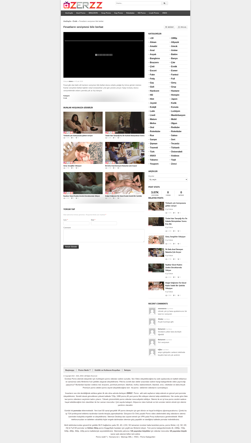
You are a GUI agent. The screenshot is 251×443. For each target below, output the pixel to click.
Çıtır (173, 62)
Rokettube (130, 13)
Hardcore (153, 91)
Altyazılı (174, 42)
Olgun (174, 123)
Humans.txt (113, 437)
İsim (65, 220)
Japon (174, 99)
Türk (152, 152)
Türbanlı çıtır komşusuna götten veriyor (78, 136)
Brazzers (153, 62)
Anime (174, 50)
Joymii (153, 103)
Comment (67, 228)
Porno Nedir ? (84, 370)
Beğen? (171, 27)
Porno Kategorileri (147, 437)
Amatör (153, 46)
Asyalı (153, 54)
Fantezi (174, 75)
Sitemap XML (126, 437)
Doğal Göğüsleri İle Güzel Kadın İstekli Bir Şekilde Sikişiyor (175, 285)
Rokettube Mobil (174, 133)
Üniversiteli (174, 152)
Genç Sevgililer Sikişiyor (72, 166)
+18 (151, 38)
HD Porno (142, 13)
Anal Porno (80, 13)
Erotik (75, 21)
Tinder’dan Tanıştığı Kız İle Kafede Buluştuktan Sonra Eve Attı (176, 221)
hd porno (135, 388)
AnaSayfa (69, 13)
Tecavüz (174, 143)
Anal (152, 50)
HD (151, 95)
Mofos (153, 123)
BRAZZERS (93, 13)
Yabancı (153, 160)
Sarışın (153, 139)
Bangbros (153, 58)
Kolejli (153, 107)
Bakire (174, 54)
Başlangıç (69, 370)
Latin (152, 111)
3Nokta (160, 319)
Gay (152, 83)
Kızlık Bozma (174, 104)
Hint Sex (152, 100)
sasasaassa (162, 308)
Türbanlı (174, 147)
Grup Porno (106, 13)
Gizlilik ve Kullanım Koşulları (107, 370)
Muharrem (161, 329)
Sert (173, 139)
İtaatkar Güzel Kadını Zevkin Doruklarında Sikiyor (81, 196)
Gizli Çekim (153, 88)
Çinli (152, 66)
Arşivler (151, 176)
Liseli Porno (154, 13)
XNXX (164, 13)
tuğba (160, 350)
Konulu (174, 107)
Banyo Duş (174, 60)
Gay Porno (118, 13)
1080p (174, 38)
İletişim (127, 370)
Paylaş (183, 27)
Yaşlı (173, 160)
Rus (152, 135)
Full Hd (173, 80)
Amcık (174, 46)
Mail (92, 220)
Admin (71, 81)
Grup (173, 87)
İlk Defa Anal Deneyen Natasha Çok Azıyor (121, 166)
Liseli (152, 115)
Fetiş (152, 79)
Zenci (174, 164)
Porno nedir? (101, 437)
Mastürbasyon (174, 115)
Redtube (174, 127)
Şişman (153, 143)
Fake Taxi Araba (153, 76)
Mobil (173, 119)
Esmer (174, 70)
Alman (153, 42)
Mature (153, 119)
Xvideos (174, 156)
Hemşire (174, 95)
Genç (173, 83)
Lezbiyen (174, 111)
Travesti (153, 147)
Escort (153, 70)
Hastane (174, 91)
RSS (136, 437)
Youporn (153, 164)
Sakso (174, 135)
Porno (136, 393)
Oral (152, 127)
